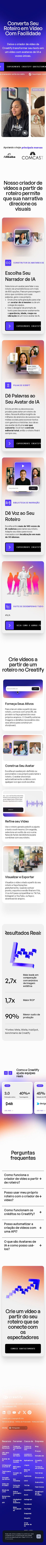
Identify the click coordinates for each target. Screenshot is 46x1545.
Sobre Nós (39, 1482)
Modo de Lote (5, 1491)
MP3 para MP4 (17, 1467)
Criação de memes (17, 1461)
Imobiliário (28, 1490)
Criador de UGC (17, 1473)
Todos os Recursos (6, 1447)
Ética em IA (39, 1478)
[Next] (40, 112)
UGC (26, 1481)
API (3, 1503)
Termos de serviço (8, 1422)
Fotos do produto (16, 1486)
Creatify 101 (38, 1461)
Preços (38, 1451)
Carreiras (39, 1473)
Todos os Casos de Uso (28, 1448)
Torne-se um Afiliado (39, 1467)
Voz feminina (16, 1480)
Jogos (26, 1465)
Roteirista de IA (6, 1497)
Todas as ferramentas (17, 1448)
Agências (27, 1476)
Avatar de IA (6, 1459)
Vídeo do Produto (5, 1484)
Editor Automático (17, 1493)
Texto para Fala (6, 1472)
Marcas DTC (27, 1470)
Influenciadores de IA (6, 1466)
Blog (36, 1446)
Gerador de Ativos (6, 1478)
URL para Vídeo (5, 1453)
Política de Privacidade (23, 1422)
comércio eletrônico (28, 1455)
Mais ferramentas (17, 1508)
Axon (26, 1495)
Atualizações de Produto (39, 1493)
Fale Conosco (40, 1487)
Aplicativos (28, 1460)
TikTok (26, 1485)
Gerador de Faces (16, 1455)
